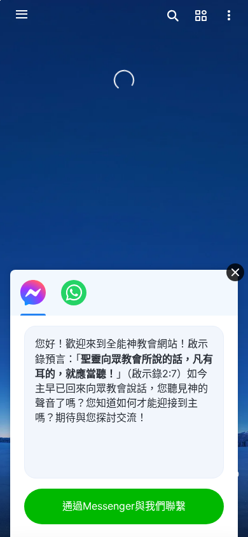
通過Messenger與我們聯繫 (124, 505)
